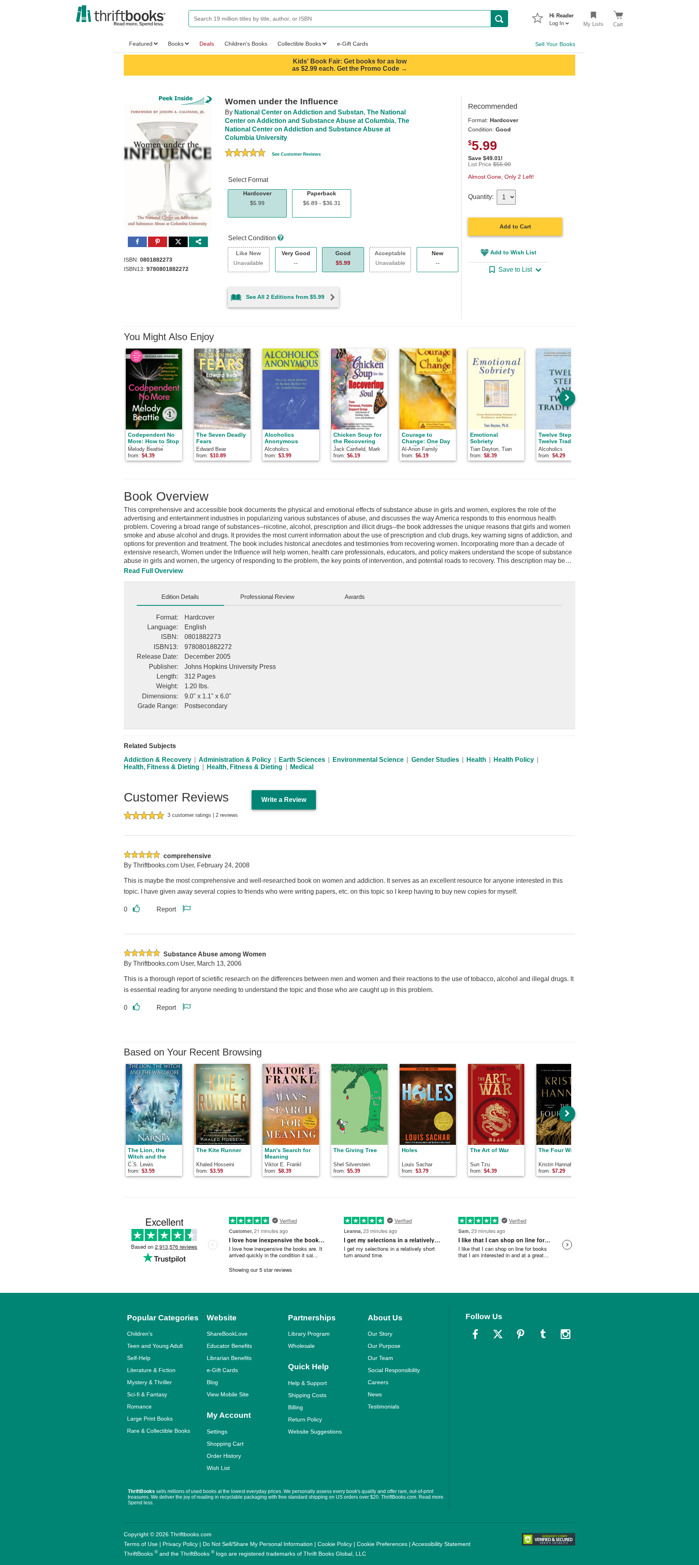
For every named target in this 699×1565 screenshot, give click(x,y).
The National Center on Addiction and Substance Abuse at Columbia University (317, 129)
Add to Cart (515, 226)
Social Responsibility (394, 1370)
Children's (140, 1333)
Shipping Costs (307, 1395)
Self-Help (138, 1358)
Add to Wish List (513, 252)
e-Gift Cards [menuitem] (352, 43)
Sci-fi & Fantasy (147, 1394)
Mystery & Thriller (149, 1382)
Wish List (218, 1468)
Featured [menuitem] (141, 43)
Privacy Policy (180, 1544)
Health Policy (514, 759)
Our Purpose (384, 1346)
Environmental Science (368, 759)
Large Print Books (150, 1418)
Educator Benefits (229, 1346)
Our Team (380, 1358)
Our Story (380, 1333)
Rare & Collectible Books (158, 1431)
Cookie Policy (335, 1544)
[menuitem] (561, 17)
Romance (139, 1406)
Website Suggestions (315, 1431)
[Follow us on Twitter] (498, 1334)
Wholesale (301, 1346)
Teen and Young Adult (155, 1346)
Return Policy (305, 1419)
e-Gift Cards (222, 1370)
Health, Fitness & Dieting (161, 766)
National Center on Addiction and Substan (299, 112)
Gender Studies (435, 759)
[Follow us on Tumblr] (543, 1334)
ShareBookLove (227, 1333)
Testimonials (383, 1406)
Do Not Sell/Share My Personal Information (258, 1544)
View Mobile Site (228, 1394)
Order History (224, 1456)
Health (476, 759)
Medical (301, 766)
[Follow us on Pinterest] (520, 1334)
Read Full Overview (153, 570)
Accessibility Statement (441, 1544)
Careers (378, 1382)
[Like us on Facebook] (475, 1334)
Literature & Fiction (151, 1370)
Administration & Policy (235, 759)
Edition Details (180, 596)
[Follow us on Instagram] (565, 1334)
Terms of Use (141, 1544)
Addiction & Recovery (157, 759)
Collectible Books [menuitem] (299, 43)
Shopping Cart (225, 1443)
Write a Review (283, 799)
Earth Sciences (302, 759)
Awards (355, 596)
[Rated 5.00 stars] (245, 153)
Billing (295, 1407)
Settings (217, 1431)
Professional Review (267, 596)
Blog (212, 1382)
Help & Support (307, 1383)
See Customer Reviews (296, 154)
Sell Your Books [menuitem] (555, 44)
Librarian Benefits (229, 1358)
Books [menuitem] (176, 43)
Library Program (309, 1333)
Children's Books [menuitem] (246, 43)
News (375, 1394)
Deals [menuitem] (206, 43)
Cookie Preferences (382, 1544)
